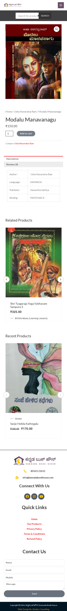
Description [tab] (12, 158)
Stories (18, 419)
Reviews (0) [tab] (12, 164)
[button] (56, 29)
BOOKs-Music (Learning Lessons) (31, 318)
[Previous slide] (6, 279)
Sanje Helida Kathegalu (24, 423)
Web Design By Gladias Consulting (33, 609)
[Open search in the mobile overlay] (33, 16)
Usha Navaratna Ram (25, 111)
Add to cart (26, 133)
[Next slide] (60, 279)
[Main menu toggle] (61, 5)
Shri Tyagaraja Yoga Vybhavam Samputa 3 (28, 305)
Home (8, 111)
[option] (33, 274)
